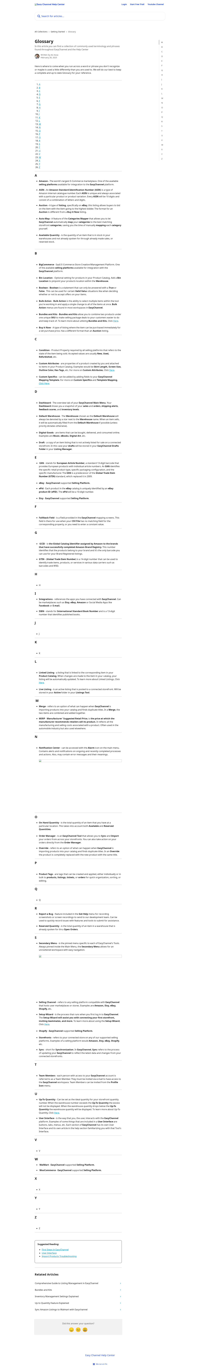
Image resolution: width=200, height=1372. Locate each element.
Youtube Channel (156, 4)
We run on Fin (101, 1364)
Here (115, 320)
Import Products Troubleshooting (59, 1256)
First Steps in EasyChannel (55, 1249)
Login (124, 4)
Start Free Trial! (137, 4)
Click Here (44, 383)
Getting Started (58, 31)
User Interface (49, 1253)
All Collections (41, 31)
